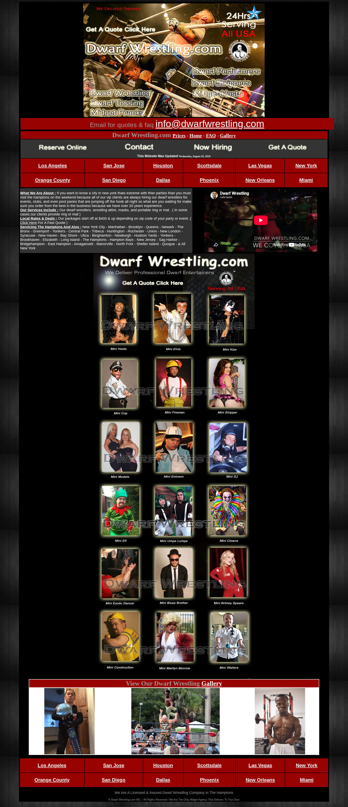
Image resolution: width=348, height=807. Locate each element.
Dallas (163, 180)
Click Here (28, 223)
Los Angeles (52, 165)
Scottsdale (209, 165)
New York (306, 165)
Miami (306, 180)
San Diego (114, 180)
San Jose (113, 165)
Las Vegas (260, 165)
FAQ (211, 135)
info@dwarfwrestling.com (209, 123)
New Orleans (260, 180)
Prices (179, 135)
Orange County (52, 180)
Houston (163, 165)
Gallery (228, 135)
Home (196, 135)
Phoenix (209, 180)
